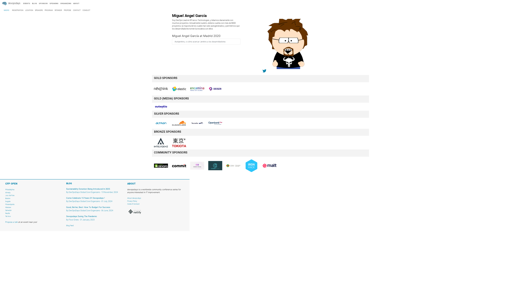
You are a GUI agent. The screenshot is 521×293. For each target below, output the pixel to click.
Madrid (6, 10)
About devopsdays (134, 198)
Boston (7, 198)
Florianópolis (10, 204)
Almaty (7, 193)
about (76, 3)
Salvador (8, 210)
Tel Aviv (8, 216)
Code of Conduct (133, 204)
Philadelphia (9, 190)
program (49, 10)
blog (34, 3)
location (29, 10)
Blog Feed (70, 225)
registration (17, 10)
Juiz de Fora (9, 195)
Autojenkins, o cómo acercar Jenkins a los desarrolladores (200, 41)
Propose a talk (11, 222)
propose (67, 10)
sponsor (43, 3)
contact (77, 10)
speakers (39, 10)
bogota (7, 201)
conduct (86, 10)
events (26, 3)
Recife (7, 213)
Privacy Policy (132, 201)
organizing (65, 3)
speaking (54, 3)
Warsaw (8, 207)
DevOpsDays (14, 3)
